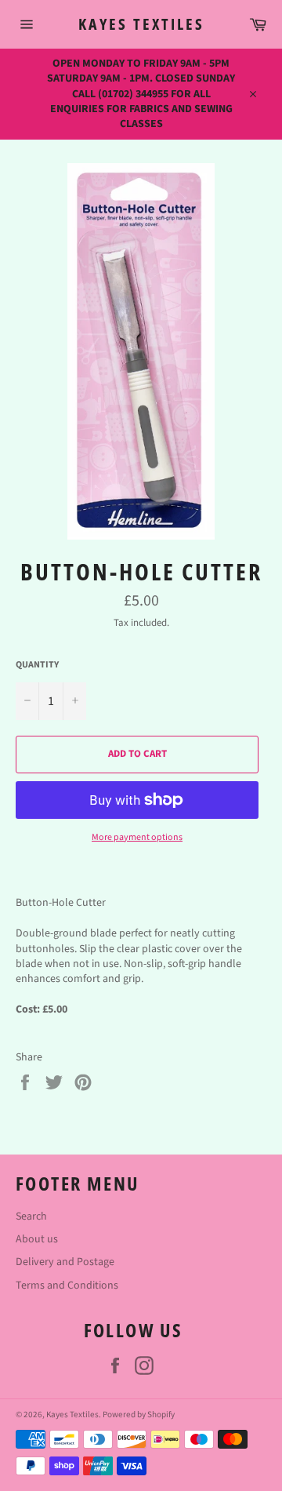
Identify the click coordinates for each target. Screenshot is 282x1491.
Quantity (37, 665)
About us (37, 1239)
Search (31, 1216)
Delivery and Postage (65, 1262)
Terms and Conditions (67, 1285)
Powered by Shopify (139, 1414)
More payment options (137, 837)
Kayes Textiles (141, 24)
